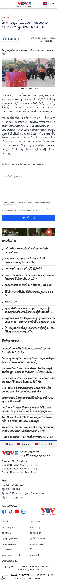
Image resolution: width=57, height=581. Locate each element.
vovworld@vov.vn (14, 497)
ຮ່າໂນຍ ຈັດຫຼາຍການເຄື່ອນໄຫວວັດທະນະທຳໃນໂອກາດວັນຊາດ (26, 250)
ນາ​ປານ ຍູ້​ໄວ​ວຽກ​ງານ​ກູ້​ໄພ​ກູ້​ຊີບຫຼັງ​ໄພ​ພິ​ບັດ (24, 268)
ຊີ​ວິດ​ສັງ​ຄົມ (6, 533)
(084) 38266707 (14, 489)
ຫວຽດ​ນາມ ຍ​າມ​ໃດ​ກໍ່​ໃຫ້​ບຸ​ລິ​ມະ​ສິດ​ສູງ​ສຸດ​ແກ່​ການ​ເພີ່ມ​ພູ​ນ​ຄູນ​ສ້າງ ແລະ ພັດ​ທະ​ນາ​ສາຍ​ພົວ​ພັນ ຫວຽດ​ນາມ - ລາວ (30, 320)
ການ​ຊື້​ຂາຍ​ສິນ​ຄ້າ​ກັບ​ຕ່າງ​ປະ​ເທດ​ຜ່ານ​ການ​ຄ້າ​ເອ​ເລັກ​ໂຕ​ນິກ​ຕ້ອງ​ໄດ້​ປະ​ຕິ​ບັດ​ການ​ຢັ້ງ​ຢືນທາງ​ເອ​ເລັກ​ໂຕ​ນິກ (28, 380)
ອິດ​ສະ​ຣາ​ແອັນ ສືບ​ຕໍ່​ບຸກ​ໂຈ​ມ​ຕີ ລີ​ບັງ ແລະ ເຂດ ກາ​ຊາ (28, 285)
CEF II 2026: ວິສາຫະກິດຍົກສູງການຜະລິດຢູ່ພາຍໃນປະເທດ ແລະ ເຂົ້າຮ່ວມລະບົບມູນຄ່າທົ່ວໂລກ (26, 390)
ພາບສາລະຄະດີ (36, 544)
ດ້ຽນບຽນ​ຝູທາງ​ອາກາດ (11, 538)
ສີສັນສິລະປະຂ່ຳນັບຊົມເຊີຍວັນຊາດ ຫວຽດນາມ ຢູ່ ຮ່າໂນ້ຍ (29, 293)
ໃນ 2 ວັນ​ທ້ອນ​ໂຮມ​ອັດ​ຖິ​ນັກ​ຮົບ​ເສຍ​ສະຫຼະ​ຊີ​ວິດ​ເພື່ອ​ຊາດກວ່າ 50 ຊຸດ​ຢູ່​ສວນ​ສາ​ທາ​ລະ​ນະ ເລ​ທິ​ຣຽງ (27, 419)
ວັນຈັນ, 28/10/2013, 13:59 (43, 38)
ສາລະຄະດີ (34, 555)
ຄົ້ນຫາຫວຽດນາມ (9, 527)
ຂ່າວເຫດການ (35, 522)
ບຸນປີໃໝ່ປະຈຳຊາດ (38, 538)
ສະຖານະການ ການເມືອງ (12, 555)
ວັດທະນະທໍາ (7, 550)
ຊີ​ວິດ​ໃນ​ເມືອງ (35, 533)
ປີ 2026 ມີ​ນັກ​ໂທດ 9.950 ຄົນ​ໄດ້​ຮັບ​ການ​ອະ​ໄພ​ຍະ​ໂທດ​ (27, 437)
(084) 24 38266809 (15, 485)
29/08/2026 (11, 302)
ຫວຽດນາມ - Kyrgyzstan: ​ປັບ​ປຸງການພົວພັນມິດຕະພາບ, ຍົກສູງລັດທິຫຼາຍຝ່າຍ (25, 260)
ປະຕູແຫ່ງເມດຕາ (9, 544)
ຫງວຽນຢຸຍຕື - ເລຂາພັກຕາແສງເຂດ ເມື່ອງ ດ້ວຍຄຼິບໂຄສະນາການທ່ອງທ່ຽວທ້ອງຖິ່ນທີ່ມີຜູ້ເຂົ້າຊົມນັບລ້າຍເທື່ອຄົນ (28, 310)
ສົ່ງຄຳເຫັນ (26, 217)
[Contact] (3, 577)
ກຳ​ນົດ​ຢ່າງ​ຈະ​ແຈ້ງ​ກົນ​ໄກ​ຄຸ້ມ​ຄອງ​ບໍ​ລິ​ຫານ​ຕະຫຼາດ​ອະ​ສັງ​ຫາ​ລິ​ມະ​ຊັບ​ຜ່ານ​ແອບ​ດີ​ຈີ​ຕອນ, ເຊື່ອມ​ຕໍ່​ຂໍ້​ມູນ (28, 360)
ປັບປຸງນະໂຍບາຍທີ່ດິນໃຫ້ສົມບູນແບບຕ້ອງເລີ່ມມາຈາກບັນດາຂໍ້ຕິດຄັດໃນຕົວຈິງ (26, 350)
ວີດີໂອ (32, 550)
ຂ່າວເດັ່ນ (7, 17)
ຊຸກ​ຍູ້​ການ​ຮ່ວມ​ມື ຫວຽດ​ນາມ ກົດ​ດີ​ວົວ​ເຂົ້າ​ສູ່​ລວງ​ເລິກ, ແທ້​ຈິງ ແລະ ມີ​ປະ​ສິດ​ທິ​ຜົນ (28, 399)
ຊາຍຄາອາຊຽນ (36, 527)
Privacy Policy (44, 202)
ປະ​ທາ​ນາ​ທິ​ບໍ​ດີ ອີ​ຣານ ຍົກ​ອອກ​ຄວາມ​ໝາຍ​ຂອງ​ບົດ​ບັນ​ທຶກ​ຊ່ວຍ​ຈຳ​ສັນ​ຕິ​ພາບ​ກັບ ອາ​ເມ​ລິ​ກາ (29, 277)
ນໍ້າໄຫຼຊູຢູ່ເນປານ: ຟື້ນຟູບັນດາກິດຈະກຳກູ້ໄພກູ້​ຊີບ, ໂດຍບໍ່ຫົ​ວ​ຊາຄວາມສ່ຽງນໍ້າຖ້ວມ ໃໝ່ (30, 330)
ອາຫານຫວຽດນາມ (9, 561)
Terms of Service (8, 205)
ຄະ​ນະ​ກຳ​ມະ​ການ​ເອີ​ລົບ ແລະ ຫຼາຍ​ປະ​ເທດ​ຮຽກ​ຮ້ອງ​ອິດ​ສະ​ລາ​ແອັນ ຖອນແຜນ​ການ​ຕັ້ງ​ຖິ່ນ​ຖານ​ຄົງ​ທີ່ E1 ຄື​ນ (28, 429)
